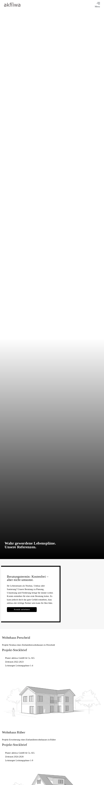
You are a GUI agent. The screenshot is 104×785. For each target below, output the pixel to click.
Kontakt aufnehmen (22, 609)
